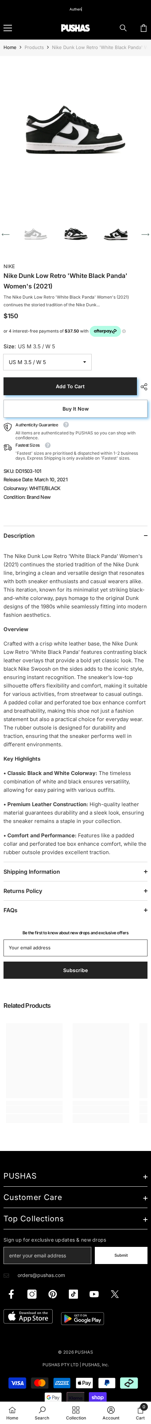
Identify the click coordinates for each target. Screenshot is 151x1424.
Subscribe (76, 780)
